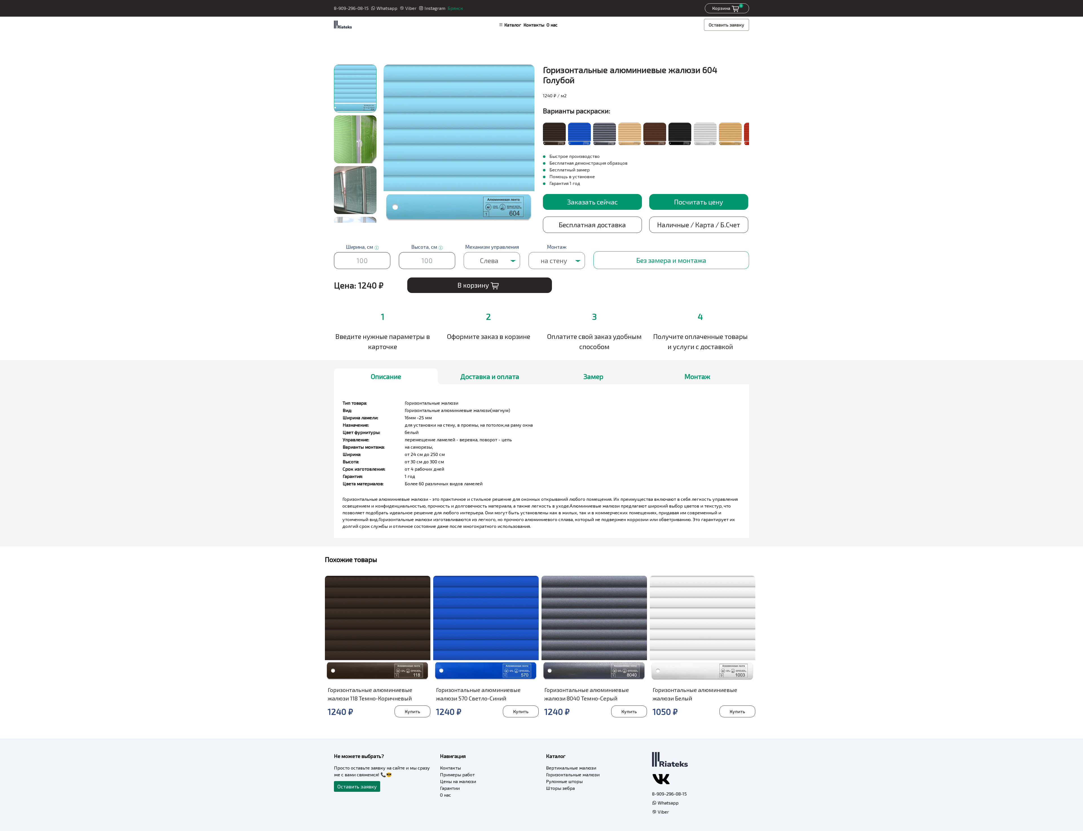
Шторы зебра (560, 788)
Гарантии (450, 788)
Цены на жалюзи (458, 781)
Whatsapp (387, 8)
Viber (411, 8)
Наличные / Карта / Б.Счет (698, 225)
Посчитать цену (698, 202)
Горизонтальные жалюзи (573, 774)
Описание (386, 376)
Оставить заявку (726, 24)
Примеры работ (457, 774)
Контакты (533, 24)
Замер (593, 376)
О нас (552, 24)
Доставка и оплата (489, 376)
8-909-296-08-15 (351, 8)
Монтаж (697, 376)
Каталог (512, 24)
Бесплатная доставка (592, 225)
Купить (412, 711)
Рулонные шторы (564, 781)
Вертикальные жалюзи (571, 767)
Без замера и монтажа (671, 260)
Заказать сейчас (592, 202)
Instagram (434, 8)
